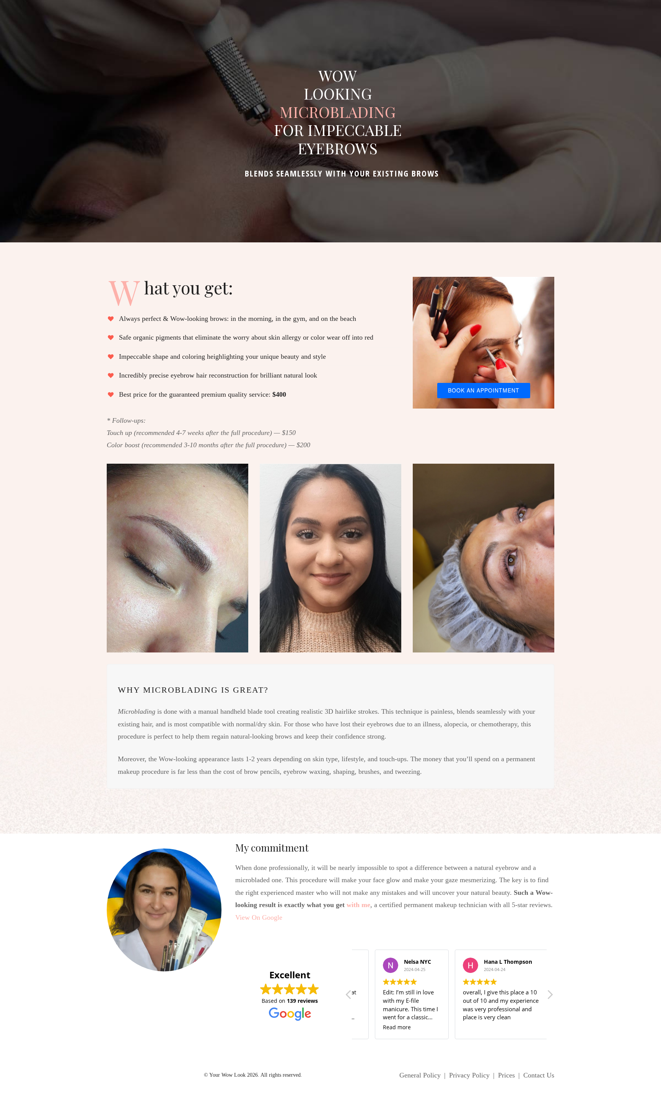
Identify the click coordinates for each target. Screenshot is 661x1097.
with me (358, 905)
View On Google (258, 917)
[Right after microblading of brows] (177, 558)
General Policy (420, 1075)
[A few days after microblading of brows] (330, 558)
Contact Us (538, 1075)
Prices (506, 1075)
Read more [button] (397, 1027)
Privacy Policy (469, 1075)
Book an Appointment (483, 390)
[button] (550, 996)
